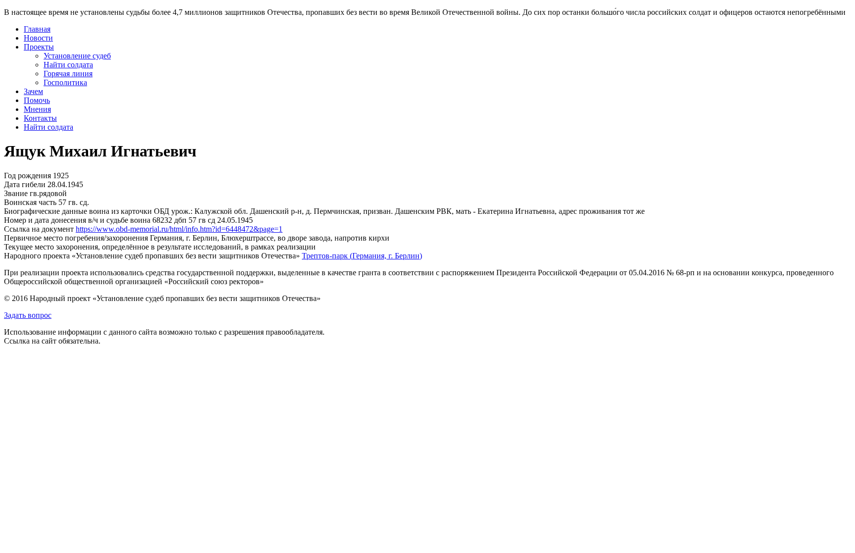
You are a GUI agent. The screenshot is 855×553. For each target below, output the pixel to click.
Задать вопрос (27, 315)
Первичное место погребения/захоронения (76, 238)
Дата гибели (25, 184)
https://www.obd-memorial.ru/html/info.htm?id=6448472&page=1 (179, 229)
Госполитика (65, 82)
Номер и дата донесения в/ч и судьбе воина (77, 220)
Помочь (37, 100)
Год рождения (27, 175)
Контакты (40, 118)
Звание (16, 193)
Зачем (33, 91)
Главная (37, 29)
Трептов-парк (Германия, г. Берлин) (362, 255)
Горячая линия (68, 73)
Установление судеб (77, 55)
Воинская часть (30, 202)
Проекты (39, 47)
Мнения (37, 109)
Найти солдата (68, 64)
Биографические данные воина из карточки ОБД (86, 211)
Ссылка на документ (39, 229)
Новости (38, 38)
